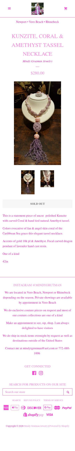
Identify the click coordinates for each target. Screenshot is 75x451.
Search (16, 400)
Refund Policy (32, 400)
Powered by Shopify (59, 425)
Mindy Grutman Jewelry (37, 61)
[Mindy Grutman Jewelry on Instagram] (41, 374)
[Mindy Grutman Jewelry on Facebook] (34, 374)
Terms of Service (53, 400)
